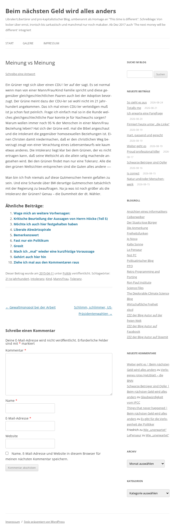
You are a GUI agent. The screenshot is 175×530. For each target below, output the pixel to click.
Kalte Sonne (135, 244)
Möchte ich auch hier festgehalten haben (46, 224)
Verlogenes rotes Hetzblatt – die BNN (148, 375)
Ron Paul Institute (139, 282)
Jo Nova (132, 239)
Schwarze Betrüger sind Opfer (147, 162)
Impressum (51, 43)
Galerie (28, 43)
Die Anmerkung (137, 228)
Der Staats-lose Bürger (142, 222)
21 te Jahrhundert (17, 279)
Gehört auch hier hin (30, 257)
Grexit (18, 246)
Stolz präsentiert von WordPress (44, 522)
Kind (49, 279)
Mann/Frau (61, 279)
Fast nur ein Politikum (31, 240)
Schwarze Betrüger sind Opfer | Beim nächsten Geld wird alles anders (148, 391)
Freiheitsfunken (137, 233)
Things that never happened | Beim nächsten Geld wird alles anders (147, 413)
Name (11, 400)
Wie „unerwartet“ (155, 430)
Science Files (135, 288)
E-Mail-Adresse (18, 418)
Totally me (134, 108)
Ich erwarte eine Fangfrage (145, 113)
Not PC (131, 255)
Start (9, 43)
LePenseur (134, 435)
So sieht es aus (137, 102)
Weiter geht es (136, 146)
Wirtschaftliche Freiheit (142, 304)
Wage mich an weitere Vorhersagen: (42, 213)
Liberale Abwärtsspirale (32, 229)
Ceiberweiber (136, 217)
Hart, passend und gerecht (145, 135)
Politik (67, 273)
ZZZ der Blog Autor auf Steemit (147, 337)
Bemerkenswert (26, 235)
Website (11, 436)
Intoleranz (37, 279)
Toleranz (76, 279)
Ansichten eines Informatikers (147, 211)
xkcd (130, 310)
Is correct (133, 173)
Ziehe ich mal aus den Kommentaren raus (46, 262)
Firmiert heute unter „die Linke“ (148, 124)
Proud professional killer (143, 151)
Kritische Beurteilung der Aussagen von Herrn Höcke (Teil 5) (61, 218)
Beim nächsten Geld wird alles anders (60, 11)
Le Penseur (134, 250)
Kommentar (15, 350)
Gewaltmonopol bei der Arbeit (30, 307)
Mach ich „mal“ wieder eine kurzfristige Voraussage (54, 251)
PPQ (130, 266)
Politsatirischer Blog (140, 261)
